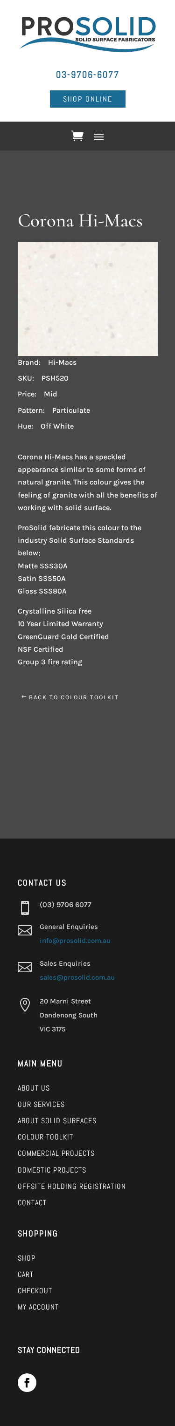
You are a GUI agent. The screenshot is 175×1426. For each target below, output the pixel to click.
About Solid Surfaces (57, 1121)
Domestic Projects (52, 1170)
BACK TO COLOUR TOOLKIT (74, 697)
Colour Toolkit (45, 1137)
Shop (26, 1258)
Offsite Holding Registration (72, 1186)
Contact (32, 1203)
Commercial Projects (56, 1153)
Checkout (35, 1291)
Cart (26, 1274)
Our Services (41, 1104)
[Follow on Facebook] (27, 1382)
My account (38, 1307)
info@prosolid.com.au (75, 940)
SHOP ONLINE (87, 99)
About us (34, 1088)
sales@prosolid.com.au (77, 977)
